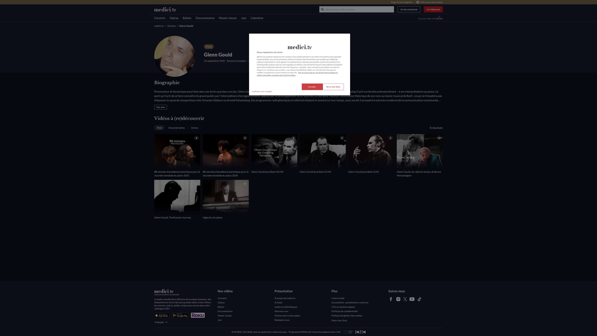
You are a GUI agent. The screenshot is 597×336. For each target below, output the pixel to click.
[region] (299, 64)
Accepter (312, 87)
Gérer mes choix (333, 87)
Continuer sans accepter (262, 91)
